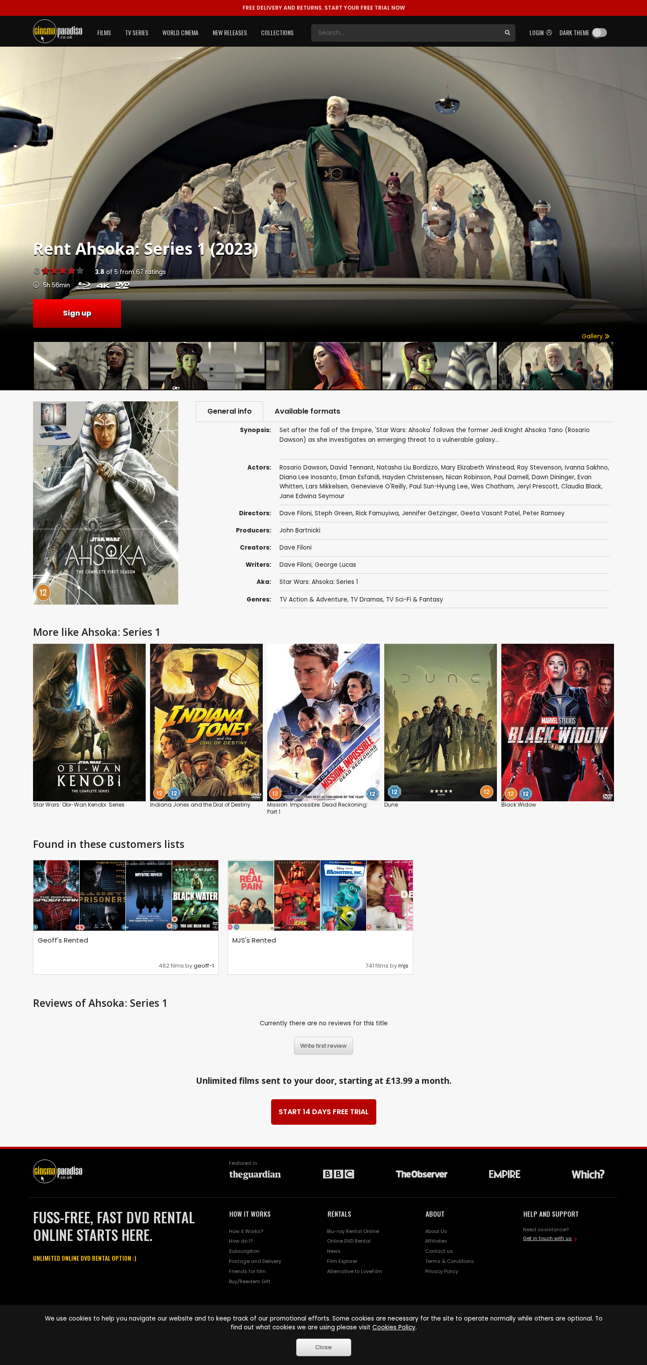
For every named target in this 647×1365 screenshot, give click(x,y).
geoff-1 (204, 965)
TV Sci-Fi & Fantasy (414, 599)
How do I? (241, 1240)
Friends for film (247, 1271)
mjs (403, 965)
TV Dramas (366, 599)
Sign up (77, 313)
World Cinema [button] (180, 32)
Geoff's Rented (63, 940)
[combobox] (405, 33)
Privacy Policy (441, 1271)
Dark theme (574, 32)
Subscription (244, 1251)
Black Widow (518, 804)
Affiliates (436, 1240)
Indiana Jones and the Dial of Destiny (200, 804)
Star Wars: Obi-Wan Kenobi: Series (79, 804)
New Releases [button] (230, 32)
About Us (436, 1231)
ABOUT (435, 1213)
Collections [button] (277, 32)
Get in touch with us (547, 1238)
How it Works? (246, 1231)
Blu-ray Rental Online (353, 1231)
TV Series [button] (136, 32)
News (334, 1251)
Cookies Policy (393, 1327)
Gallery (593, 336)
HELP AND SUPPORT (551, 1213)
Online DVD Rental (349, 1240)
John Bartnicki (299, 530)
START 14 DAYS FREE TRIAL (324, 1112)
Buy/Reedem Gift (249, 1281)
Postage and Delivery (255, 1261)
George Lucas (335, 565)
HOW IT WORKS (250, 1213)
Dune (391, 804)
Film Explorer (342, 1261)
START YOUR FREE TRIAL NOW (324, 7)
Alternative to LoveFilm (354, 1271)
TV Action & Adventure (313, 599)
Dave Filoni (295, 547)
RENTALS (339, 1213)
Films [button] (104, 32)
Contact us (439, 1251)
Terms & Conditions (449, 1261)
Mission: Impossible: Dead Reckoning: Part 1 (317, 808)
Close (323, 1347)
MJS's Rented (254, 940)
